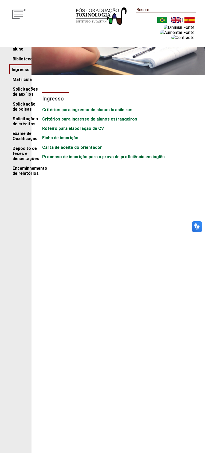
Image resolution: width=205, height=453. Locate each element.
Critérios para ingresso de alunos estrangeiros (89, 119)
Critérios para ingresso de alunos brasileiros (87, 109)
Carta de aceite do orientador (72, 147)
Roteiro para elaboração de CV (73, 128)
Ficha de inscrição (60, 137)
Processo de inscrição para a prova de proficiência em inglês (103, 156)
